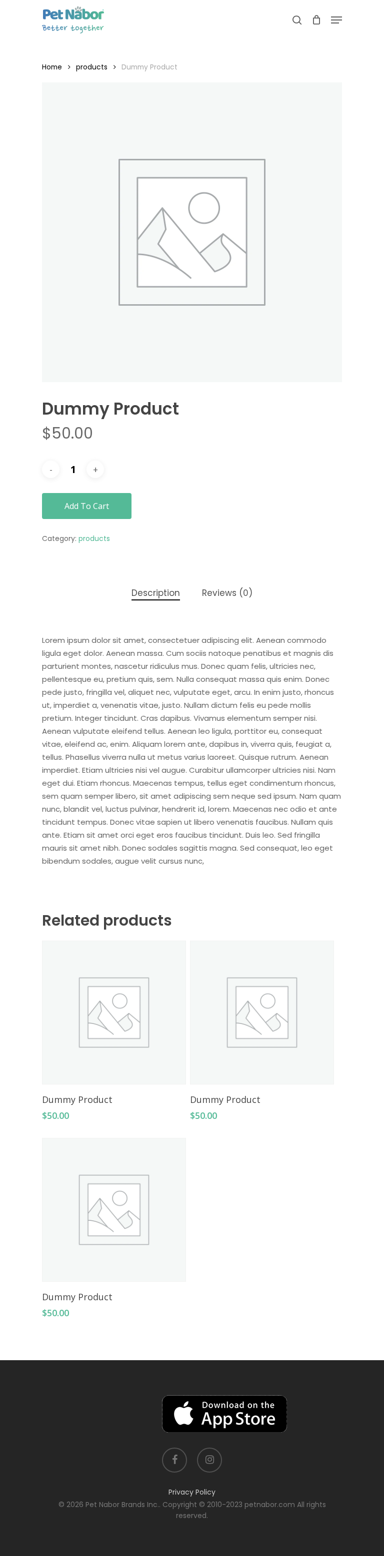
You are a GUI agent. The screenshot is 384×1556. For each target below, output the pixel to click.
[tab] (156, 593)
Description (156, 593)
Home (52, 67)
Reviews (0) (227, 593)
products (92, 67)
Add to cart (86, 506)
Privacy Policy (192, 1492)
